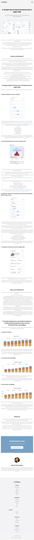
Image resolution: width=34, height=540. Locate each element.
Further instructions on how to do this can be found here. (23, 122)
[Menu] (32, 2)
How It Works (17, 487)
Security (17, 494)
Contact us (17, 531)
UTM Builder (17, 520)
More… (17, 506)
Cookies (20, 537)
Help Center (17, 522)
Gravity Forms (13, 135)
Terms (13, 537)
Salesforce (17, 499)
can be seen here (26, 137)
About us (17, 527)
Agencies (17, 511)
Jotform (17, 135)
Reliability (17, 492)
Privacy (16, 537)
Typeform (20, 135)
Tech (17, 513)
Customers (17, 490)
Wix (17, 504)
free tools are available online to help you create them (20, 190)
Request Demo (17, 529)
